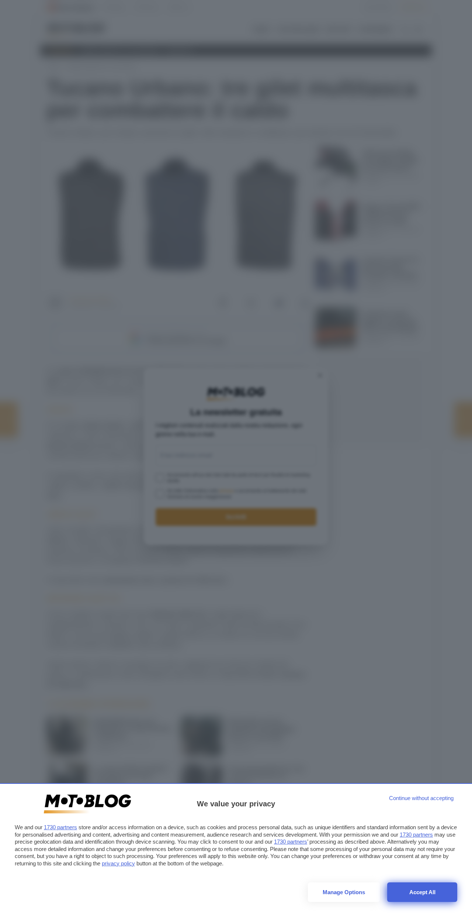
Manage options (344, 892)
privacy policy (118, 863)
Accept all (422, 892)
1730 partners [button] (60, 827)
